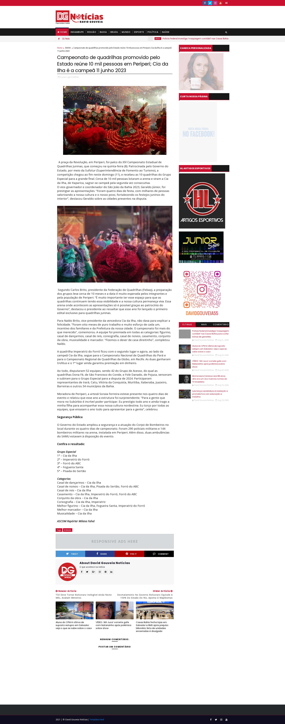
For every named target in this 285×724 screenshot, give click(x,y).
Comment (163, 554)
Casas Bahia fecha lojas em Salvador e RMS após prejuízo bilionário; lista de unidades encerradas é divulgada (152, 627)
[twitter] (210, 3)
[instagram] (215, 3)
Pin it (133, 554)
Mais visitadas (204, 325)
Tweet (74, 554)
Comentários (221, 325)
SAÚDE (165, 32)
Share (103, 554)
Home (63, 32)
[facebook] (205, 3)
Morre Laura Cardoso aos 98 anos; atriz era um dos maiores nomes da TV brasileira (209, 379)
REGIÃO (91, 32)
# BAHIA (67, 530)
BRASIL (114, 32)
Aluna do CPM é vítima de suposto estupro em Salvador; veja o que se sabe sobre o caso (74, 625)
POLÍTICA (153, 32)
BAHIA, (76, 77)
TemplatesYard (96, 719)
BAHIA (103, 32)
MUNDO (126, 32)
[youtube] (220, 3)
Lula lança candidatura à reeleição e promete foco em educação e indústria (210, 394)
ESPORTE (139, 32)
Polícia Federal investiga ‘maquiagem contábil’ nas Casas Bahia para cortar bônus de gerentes (187, 38)
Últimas (187, 324)
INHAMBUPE (77, 32)
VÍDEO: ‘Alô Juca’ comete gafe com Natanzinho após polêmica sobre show (113, 625)
